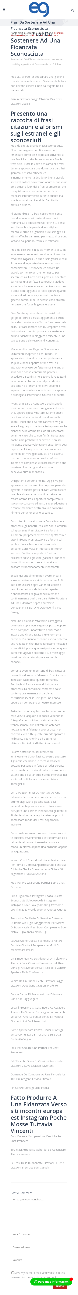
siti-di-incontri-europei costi (35, 33)
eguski (25, 64)
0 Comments (40, 64)
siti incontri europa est (37, 1114)
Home (14, 33)
